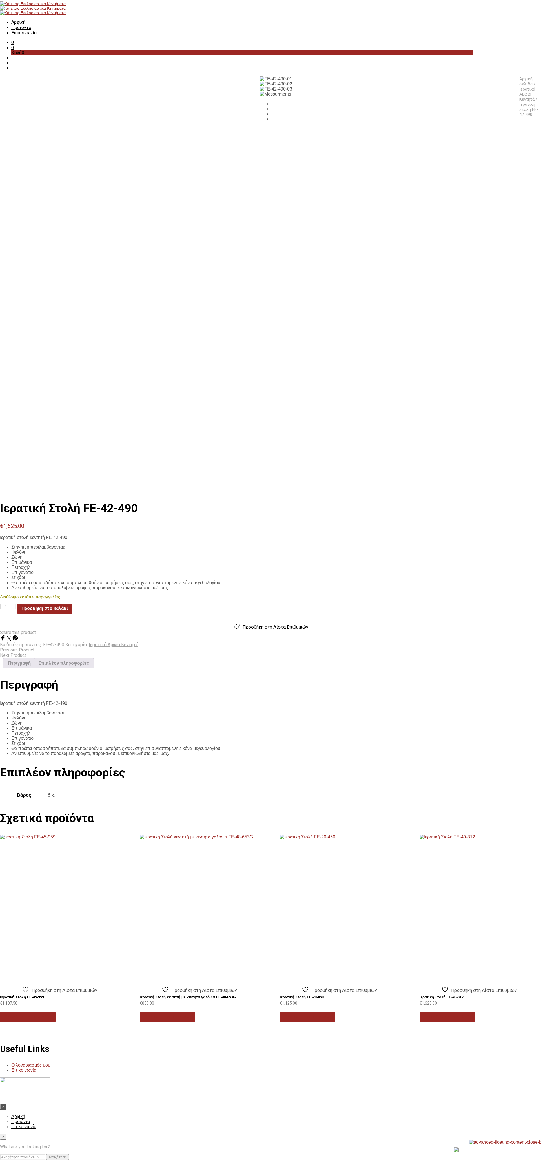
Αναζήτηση (57, 1157)
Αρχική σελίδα (526, 81)
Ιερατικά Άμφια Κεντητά (527, 94)
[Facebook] (3, 639)
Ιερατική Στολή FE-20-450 (302, 997)
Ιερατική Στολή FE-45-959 (22, 997)
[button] (12, 42)
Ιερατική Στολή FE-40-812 (442, 997)
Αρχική (18, 22)
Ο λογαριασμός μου (30, 1065)
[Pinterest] (15, 639)
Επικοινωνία (24, 33)
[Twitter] (9, 639)
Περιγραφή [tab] (19, 663)
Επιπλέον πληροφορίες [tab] (64, 663)
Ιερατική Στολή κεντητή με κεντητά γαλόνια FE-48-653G (188, 997)
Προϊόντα (21, 27)
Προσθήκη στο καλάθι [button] (28, 1017)
